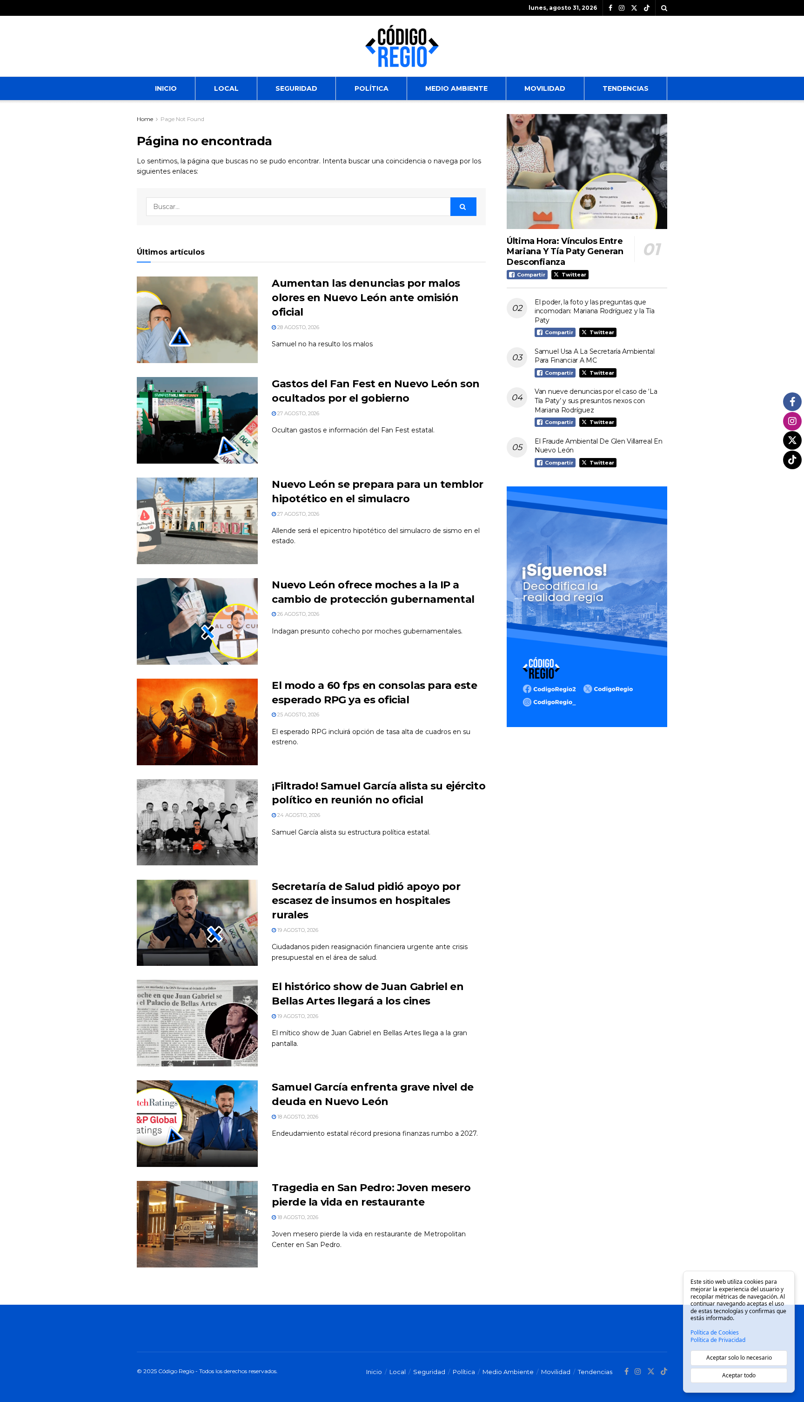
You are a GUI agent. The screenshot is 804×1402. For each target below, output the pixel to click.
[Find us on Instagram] (621, 8)
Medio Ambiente (456, 88)
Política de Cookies (714, 1332)
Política (372, 88)
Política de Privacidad (717, 1340)
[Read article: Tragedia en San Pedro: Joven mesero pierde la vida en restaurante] (197, 1224)
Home (145, 118)
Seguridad (296, 88)
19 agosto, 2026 (297, 930)
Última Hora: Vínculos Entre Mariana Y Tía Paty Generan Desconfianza (565, 251)
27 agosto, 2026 (297, 413)
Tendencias (626, 88)
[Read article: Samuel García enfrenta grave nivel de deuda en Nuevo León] (197, 1123)
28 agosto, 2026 (297, 327)
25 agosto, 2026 (297, 714)
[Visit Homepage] (402, 46)
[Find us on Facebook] (610, 8)
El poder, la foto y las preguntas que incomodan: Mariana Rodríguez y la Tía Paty (595, 311)
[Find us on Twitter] (634, 8)
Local (226, 88)
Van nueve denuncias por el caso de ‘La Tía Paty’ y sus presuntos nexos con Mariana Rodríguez (596, 400)
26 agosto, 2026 (297, 614)
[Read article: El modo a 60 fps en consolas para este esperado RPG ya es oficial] (197, 722)
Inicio (166, 88)
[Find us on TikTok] (647, 8)
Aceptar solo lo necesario (739, 1358)
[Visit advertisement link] (587, 606)
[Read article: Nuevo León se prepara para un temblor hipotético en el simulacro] (197, 521)
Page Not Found (182, 118)
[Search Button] (664, 8)
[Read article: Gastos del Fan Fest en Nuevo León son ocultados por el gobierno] (197, 420)
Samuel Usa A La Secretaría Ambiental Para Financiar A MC (595, 356)
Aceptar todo (739, 1375)
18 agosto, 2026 (297, 1116)
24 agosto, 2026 (298, 815)
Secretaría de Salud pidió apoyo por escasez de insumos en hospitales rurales (366, 901)
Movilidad (544, 88)
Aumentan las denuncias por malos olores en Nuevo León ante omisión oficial (366, 297)
